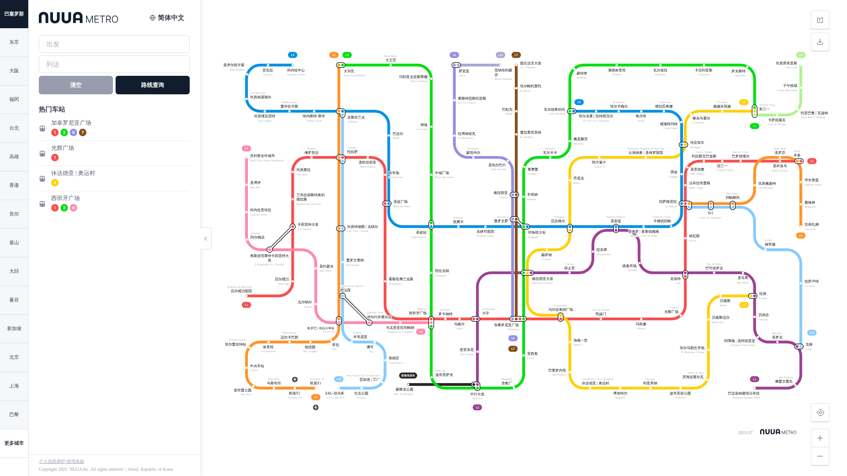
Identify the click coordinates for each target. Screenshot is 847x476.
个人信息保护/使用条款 (61, 461)
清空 (76, 85)
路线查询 (152, 85)
